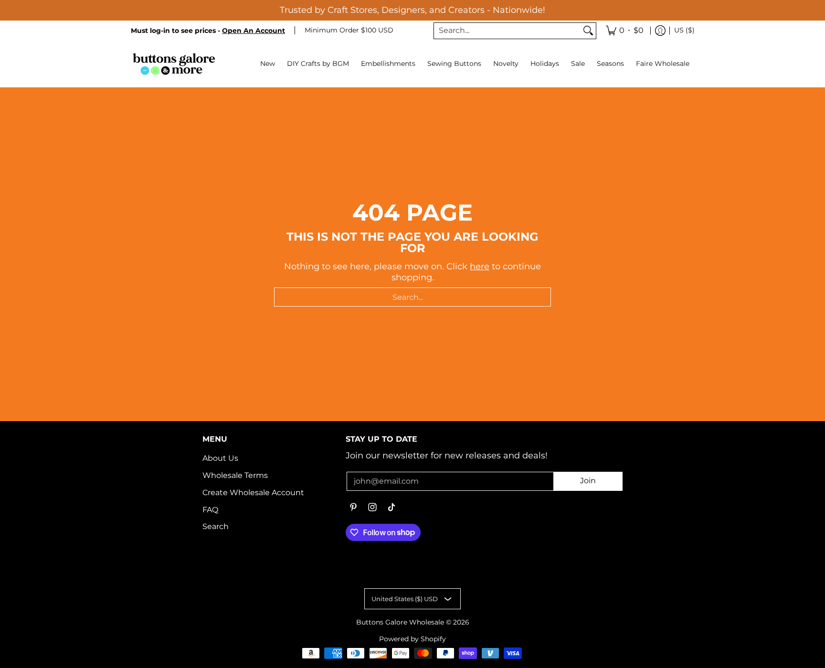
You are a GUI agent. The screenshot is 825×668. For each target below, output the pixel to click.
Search (215, 526)
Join (588, 480)
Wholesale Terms (235, 475)
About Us (220, 458)
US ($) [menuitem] (684, 30)
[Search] (588, 31)
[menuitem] (625, 31)
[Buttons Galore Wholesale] (174, 64)
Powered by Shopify (412, 639)
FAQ (210, 509)
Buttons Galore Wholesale (400, 622)
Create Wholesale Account (253, 492)
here (479, 266)
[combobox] (507, 31)
